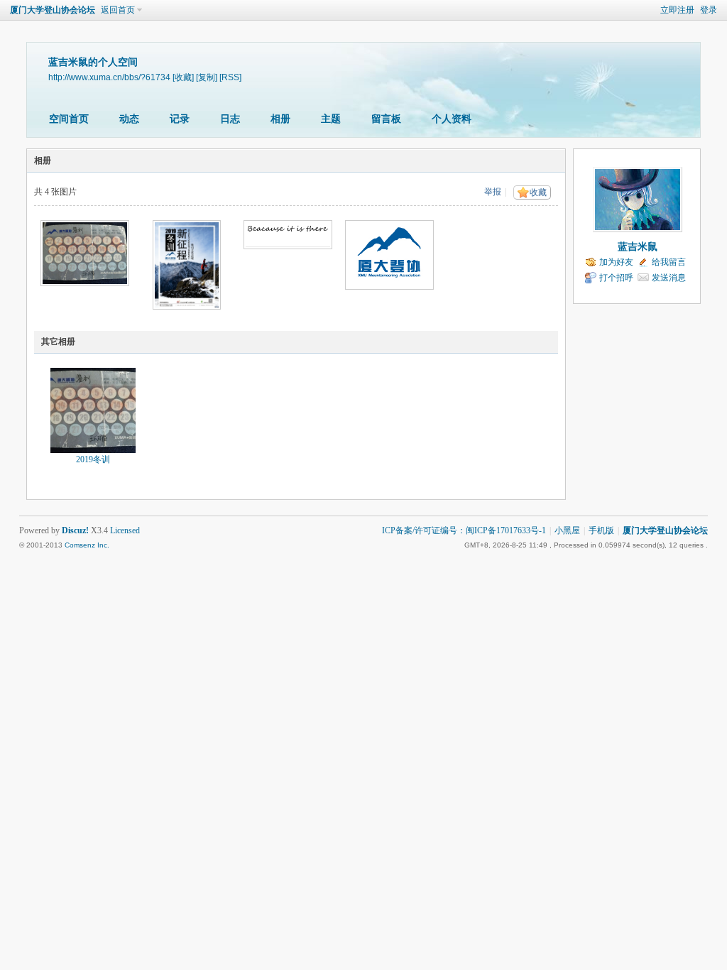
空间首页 (69, 119)
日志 (230, 119)
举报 (492, 192)
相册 (280, 119)
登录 (708, 10)
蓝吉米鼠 (637, 246)
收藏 (538, 192)
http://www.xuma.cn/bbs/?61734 (109, 77)
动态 (129, 119)
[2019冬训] (93, 410)
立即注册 (677, 10)
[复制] (206, 77)
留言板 (386, 119)
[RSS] (230, 77)
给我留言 (669, 262)
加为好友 (616, 262)
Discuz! (75, 530)
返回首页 (118, 10)
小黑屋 (567, 530)
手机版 (601, 530)
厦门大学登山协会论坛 (52, 10)
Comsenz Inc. (87, 545)
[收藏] (183, 77)
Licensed (125, 530)
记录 (180, 119)
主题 (331, 119)
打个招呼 (616, 278)
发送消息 (669, 278)
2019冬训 (93, 459)
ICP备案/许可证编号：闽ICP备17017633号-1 (464, 530)
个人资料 (451, 119)
